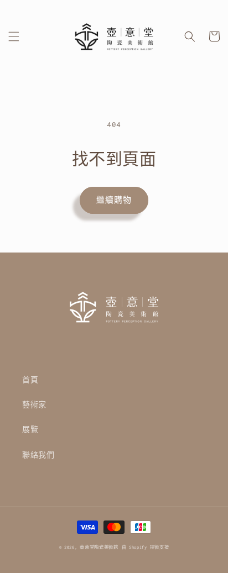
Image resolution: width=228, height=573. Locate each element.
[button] (14, 36)
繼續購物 (114, 200)
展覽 (30, 429)
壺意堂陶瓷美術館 (99, 547)
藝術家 (34, 405)
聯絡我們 (38, 455)
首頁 (30, 380)
